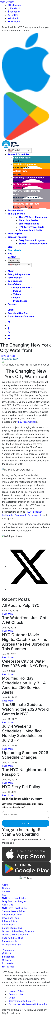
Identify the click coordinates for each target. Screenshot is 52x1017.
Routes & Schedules (18, 154)
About (11, 271)
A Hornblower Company (21, 316)
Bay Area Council (27, 421)
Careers (12, 304)
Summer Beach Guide (30, 230)
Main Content (7, 1)
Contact (12, 256)
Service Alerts (15, 210)
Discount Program (17, 237)
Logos (16, 297)
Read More (7, 613)
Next (12, 355)
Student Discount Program (33, 243)
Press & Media (9, 941)
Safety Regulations (29, 223)
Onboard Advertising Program (18, 931)
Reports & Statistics (12, 937)
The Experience (16, 213)
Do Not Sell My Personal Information (28, 1004)
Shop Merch (14, 250)
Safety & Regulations (19, 274)
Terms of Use (16, 994)
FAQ (10, 253)
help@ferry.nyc (12, 944)
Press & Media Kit (22, 287)
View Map (14, 260)
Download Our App (18, 313)
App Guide (7, 904)
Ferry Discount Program (32, 240)
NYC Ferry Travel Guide (31, 227)
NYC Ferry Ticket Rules (14, 898)
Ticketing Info (15, 233)
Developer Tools (10, 918)
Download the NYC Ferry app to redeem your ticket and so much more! (26, 29)
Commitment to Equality (22, 1001)
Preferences (8, 924)
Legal (10, 309)
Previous (4, 355)
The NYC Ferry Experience (33, 217)
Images (17, 291)
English (16, 150)
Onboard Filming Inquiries (15, 934)
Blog (10, 246)
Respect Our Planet (12, 914)
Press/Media (14, 284)
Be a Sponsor (15, 281)
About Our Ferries (28, 220)
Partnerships (15, 277)
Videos (17, 294)
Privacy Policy (9, 921)
